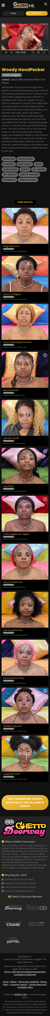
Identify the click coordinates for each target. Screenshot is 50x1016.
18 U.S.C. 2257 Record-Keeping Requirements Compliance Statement (25, 973)
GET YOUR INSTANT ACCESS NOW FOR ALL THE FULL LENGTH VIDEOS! (25, 802)
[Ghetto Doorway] (13, 907)
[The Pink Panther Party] (25, 658)
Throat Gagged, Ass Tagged (16, 534)
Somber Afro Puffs (11, 774)
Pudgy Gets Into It (11, 246)
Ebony (38, 164)
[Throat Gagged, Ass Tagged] (25, 514)
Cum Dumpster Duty (12, 630)
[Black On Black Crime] (13, 923)
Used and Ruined (10, 390)
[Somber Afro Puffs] (25, 754)
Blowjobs (8, 159)
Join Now (36, 13)
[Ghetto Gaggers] (37, 907)
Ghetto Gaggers (29, 174)
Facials (25, 169)
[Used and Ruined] (25, 370)
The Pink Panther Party (13, 678)
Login (13, 13)
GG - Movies (39, 169)
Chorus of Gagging (12, 294)
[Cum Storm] (25, 466)
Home (6, 981)
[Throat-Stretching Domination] (25, 322)
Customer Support (18, 984)
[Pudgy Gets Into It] (25, 226)
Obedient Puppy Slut (12, 726)
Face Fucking (10, 169)
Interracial (9, 180)
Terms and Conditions (28, 981)
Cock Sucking (25, 159)
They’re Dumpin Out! (12, 582)
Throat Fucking (28, 180)
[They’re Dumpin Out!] (25, 562)
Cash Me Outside (11, 438)
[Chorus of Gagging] (25, 274)
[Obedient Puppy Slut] (25, 706)
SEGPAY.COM (21, 994)
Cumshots (8, 164)
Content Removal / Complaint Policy (32, 986)
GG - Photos (10, 174)
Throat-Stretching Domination (17, 342)
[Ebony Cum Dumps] (37, 923)
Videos (13, 981)
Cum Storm (8, 486)
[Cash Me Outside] (25, 418)
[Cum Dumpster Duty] (25, 610)
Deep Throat (24, 164)
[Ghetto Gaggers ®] (24, 5)
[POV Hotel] (13, 940)
